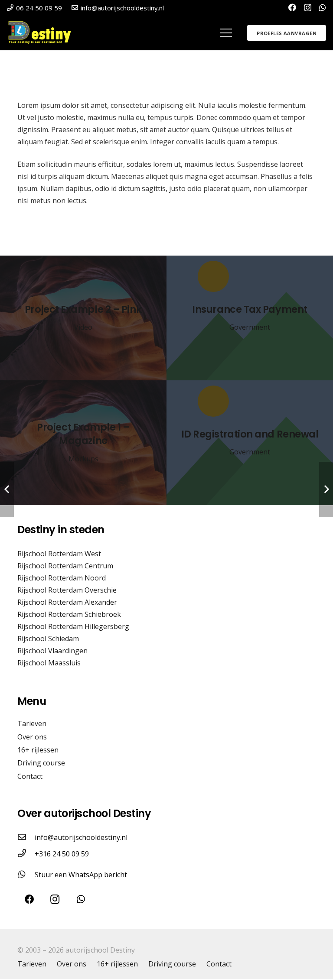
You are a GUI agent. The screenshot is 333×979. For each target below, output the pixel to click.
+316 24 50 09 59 (62, 854)
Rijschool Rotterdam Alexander (67, 602)
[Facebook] (292, 7)
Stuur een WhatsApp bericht (81, 874)
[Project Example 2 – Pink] (83, 318)
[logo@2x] (42, 33)
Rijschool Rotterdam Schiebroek (69, 614)
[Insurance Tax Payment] (249, 318)
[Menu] (226, 33)
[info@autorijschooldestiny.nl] (26, 837)
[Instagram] (307, 7)
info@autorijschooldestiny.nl (81, 837)
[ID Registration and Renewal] (249, 442)
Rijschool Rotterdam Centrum (65, 566)
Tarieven (31, 723)
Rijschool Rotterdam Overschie (67, 590)
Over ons (32, 737)
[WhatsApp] (322, 7)
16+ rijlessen (38, 750)
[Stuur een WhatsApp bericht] (26, 875)
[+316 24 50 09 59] (26, 854)
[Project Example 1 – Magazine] (83, 442)
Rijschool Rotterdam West (59, 553)
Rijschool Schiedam (48, 638)
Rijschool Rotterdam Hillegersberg (73, 626)
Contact (29, 776)
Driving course (41, 763)
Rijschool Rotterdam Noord (61, 578)
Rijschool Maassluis (49, 663)
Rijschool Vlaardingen (52, 650)
